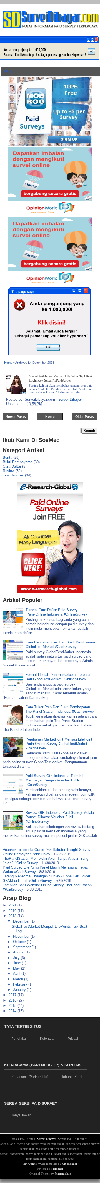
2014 (13, 1011)
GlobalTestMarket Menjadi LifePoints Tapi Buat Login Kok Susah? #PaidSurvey (60, 378)
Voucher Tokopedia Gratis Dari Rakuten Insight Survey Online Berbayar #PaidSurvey (47, 852)
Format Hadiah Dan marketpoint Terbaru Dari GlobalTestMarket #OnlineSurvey (58, 677)
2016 (13, 1000)
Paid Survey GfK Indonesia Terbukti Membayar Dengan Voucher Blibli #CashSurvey (54, 780)
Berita (7, 457)
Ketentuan (48, 1039)
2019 (13, 911)
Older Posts (84, 417)
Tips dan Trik (13, 475)
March (18, 979)
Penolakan (19, 1039)
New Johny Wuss (34, 1163)
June (17, 963)
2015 (13, 1006)
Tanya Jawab (21, 1115)
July (17, 958)
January (20, 989)
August (19, 952)
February (20, 984)
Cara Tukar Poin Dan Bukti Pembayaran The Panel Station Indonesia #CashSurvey (60, 709)
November (22, 936)
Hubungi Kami (71, 1077)
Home (8, 362)
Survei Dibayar (46, 1138)
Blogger (58, 1168)
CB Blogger (69, 1163)
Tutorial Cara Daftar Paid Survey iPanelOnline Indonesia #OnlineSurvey (56, 612)
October (20, 942)
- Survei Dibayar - (70, 399)
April (17, 973)
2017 (13, 995)
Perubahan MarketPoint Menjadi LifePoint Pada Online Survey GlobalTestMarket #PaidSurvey (59, 743)
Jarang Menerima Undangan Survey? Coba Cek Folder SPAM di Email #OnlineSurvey (46, 878)
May (17, 968)
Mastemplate (63, 1173)
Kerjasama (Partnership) (29, 1077)
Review (8, 471)
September (22, 947)
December (22, 921)
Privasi (73, 1039)
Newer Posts (16, 417)
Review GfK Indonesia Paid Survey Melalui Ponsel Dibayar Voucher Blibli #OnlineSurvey (60, 817)
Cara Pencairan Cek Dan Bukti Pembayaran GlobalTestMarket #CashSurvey (61, 644)
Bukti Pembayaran (17, 462)
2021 (13, 905)
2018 (13, 916)
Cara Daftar (12, 466)
